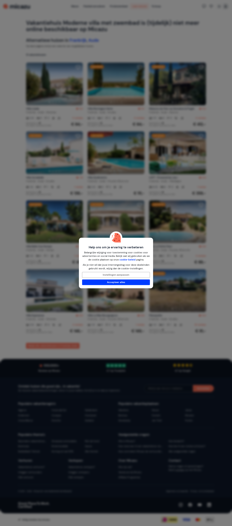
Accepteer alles (116, 282)
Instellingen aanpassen (116, 274)
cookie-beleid (127, 259)
